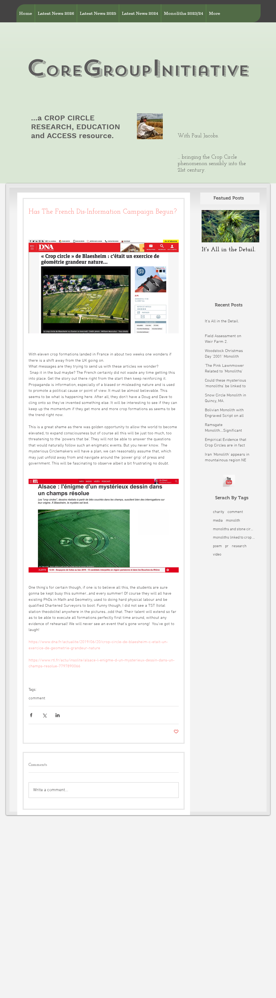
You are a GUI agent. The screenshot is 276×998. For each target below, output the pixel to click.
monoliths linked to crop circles (234, 537)
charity (218, 512)
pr (227, 546)
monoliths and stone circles (234, 529)
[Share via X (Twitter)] (44, 715)
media (218, 520)
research (239, 546)
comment (37, 698)
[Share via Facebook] (31, 715)
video (217, 554)
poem (217, 546)
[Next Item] (250, 226)
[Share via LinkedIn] (57, 715)
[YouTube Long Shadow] (229, 481)
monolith (233, 520)
